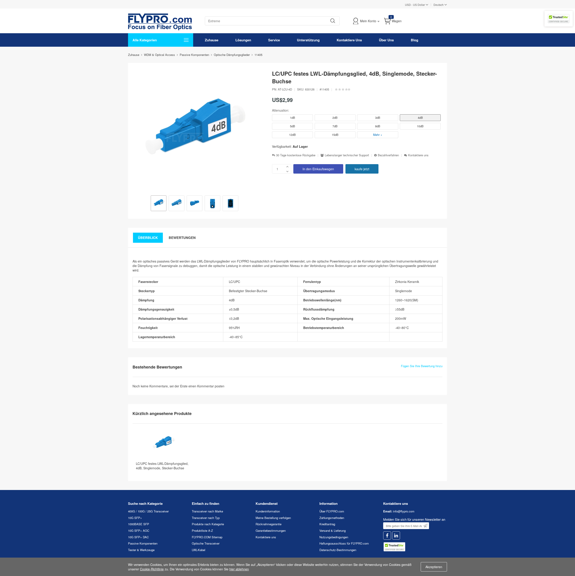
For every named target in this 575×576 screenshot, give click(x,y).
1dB (292, 117)
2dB (335, 117)
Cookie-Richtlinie (152, 569)
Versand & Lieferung (332, 530)
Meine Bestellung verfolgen (273, 518)
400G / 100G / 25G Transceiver (148, 511)
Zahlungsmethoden (331, 518)
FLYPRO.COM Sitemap (207, 537)
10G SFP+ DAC (138, 537)
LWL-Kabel (198, 550)
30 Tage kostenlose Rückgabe (295, 155)
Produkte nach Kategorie (208, 524)
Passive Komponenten (142, 543)
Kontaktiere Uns (349, 40)
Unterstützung (308, 40)
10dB (420, 126)
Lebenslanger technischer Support (347, 155)
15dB (335, 134)
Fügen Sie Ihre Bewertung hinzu (421, 366)
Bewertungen (182, 237)
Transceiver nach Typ (206, 518)
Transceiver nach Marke (207, 511)
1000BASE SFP (138, 524)
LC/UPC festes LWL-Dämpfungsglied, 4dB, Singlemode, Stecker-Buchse (162, 465)
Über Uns (386, 40)
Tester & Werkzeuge (141, 550)
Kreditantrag (327, 524)
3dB (377, 117)
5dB (292, 126)
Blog (414, 40)
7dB (335, 126)
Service (274, 40)
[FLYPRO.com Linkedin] (396, 535)
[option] (159, 203)
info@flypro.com (403, 511)
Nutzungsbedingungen (333, 537)
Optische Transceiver (205, 543)
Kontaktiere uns (418, 155)
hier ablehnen (239, 569)
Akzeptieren (433, 567)
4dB (420, 117)
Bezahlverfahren (388, 155)
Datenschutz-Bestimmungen (337, 550)
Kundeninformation (268, 511)
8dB (377, 126)
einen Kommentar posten (206, 386)
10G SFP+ (135, 518)
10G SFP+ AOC (138, 530)
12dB (292, 134)
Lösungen (243, 40)
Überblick (148, 237)
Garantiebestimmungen (271, 530)
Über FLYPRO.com (331, 511)
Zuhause (211, 40)
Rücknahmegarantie (268, 524)
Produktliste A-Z (202, 530)
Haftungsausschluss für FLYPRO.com (344, 543)
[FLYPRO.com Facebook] (387, 535)
